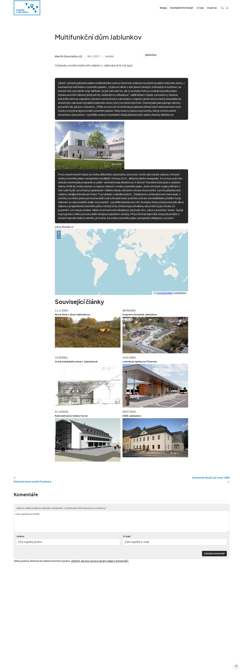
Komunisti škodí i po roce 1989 (210, 477)
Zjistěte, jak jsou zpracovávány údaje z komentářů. (100, 561)
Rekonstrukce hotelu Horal (71, 415)
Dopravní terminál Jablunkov (139, 314)
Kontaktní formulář (181, 7)
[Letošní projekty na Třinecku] (155, 386)
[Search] (222, 8)
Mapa (163, 7)
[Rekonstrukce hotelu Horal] (88, 440)
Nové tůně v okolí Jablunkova (72, 314)
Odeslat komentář (214, 553)
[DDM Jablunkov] (155, 437)
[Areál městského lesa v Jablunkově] (88, 386)
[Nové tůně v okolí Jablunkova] (88, 332)
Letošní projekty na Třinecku (139, 361)
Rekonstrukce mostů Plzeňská (32, 481)
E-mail (127, 536)
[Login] (227, 8)
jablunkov (151, 54)
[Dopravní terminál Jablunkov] (155, 335)
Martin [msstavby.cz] (68, 56)
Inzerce (212, 7)
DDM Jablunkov (131, 415)
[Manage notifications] (236, 666)
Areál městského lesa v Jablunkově (76, 361)
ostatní (109, 56)
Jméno (20, 536)
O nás (200, 7)
